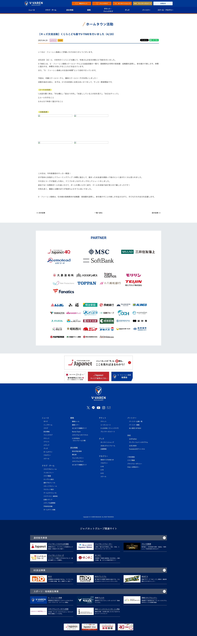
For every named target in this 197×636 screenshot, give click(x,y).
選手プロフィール (49, 482)
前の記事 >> (156, 213)
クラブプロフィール (50, 469)
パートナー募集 (134, 425)
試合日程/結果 (77, 451)
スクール (46, 458)
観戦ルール (75, 421)
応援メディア (48, 499)
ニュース (32, 10)
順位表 (74, 454)
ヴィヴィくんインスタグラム (138, 442)
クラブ (46, 428)
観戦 (89, 10)
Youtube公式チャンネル (137, 449)
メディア (46, 445)
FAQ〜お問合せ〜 (133, 467)
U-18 (102, 466)
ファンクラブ (48, 435)
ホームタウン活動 (49, 509)
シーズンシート (106, 425)
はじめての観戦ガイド (79, 428)
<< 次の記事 (40, 213)
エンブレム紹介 (49, 479)
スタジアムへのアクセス (80, 435)
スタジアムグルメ (78, 461)
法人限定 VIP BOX (135, 428)
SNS (129, 435)
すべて (46, 421)
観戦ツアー (75, 425)
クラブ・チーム (50, 10)
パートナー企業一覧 (135, 421)
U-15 (102, 470)
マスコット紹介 (49, 489)
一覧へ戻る (98, 213)
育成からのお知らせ (107, 460)
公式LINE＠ (133, 445)
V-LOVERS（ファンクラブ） (110, 428)
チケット (46, 438)
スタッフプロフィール (50, 486)
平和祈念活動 (48, 506)
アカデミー (47, 455)
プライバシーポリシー (134, 464)
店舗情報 (103, 449)
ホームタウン (48, 452)
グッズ (127, 10)
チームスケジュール (50, 493)
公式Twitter (133, 439)
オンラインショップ (107, 442)
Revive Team (76, 431)
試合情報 (69, 10)
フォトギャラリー (78, 458)
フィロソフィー (49, 472)
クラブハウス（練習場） (51, 496)
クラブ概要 (47, 476)
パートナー (146, 10)
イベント (46, 441)
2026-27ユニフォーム (108, 445)
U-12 (102, 473)
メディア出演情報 (49, 503)
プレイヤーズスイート (108, 431)
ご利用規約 (131, 457)
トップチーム (48, 425)
